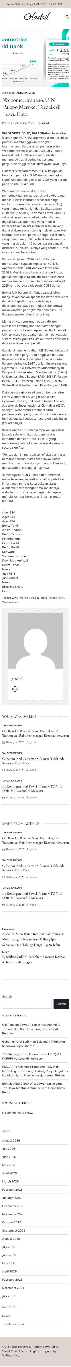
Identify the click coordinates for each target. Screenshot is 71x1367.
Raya (44, 597)
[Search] (67, 17)
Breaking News (12, 586)
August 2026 (11, 1140)
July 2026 (8, 1148)
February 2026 (12, 1189)
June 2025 (9, 1255)
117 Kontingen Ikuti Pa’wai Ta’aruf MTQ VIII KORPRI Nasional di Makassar (32, 788)
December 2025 (13, 1206)
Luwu (14, 597)
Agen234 (8, 512)
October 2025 (11, 1222)
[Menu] (4, 17)
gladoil (45, 123)
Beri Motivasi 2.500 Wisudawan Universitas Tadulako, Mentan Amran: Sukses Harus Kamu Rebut (33, 1088)
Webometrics (10, 602)
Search (7, 996)
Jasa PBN (8, 573)
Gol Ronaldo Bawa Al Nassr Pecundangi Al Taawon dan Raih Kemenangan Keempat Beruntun (35, 733)
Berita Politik (10, 543)
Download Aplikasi (15, 560)
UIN (61, 597)
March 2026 (10, 1181)
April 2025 (9, 1271)
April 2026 (9, 1173)
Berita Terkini (11, 525)
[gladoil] (35, 641)
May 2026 (9, 1165)
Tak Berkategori (25, 92)
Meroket (24, 597)
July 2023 (8, 1296)
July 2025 (8, 1247)
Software (8, 551)
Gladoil (35, 17)
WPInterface (10, 1355)
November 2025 (13, 1214)
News (6, 569)
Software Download (15, 556)
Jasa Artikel (10, 578)
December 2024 (13, 1288)
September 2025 (13, 1230)
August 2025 (11, 1238)
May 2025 (9, 1263)
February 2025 (12, 1279)
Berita (6, 591)
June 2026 (9, 1157)
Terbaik (53, 597)
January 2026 (11, 1198)
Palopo (35, 597)
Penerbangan (11, 538)
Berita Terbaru (12, 534)
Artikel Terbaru (12, 530)
